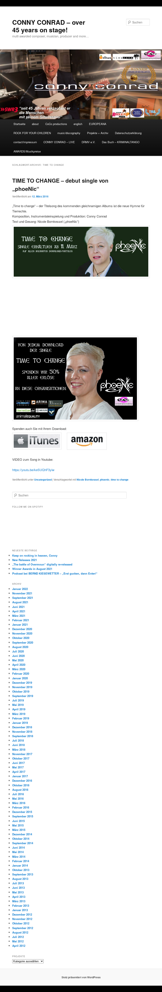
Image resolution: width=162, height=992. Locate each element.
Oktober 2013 (20, 870)
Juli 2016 (18, 794)
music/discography (68, 133)
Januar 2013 (20, 910)
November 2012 (22, 919)
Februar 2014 (20, 861)
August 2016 (20, 790)
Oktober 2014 (20, 839)
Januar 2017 (20, 776)
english (78, 124)
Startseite (19, 124)
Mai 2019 (18, 705)
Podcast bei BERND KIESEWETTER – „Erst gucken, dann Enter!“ (54, 573)
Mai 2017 (18, 767)
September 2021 (22, 598)
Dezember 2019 (22, 683)
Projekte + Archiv (97, 133)
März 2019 (18, 714)
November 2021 (22, 593)
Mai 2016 (18, 798)
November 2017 (22, 754)
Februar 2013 (20, 906)
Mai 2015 (18, 825)
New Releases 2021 (24, 560)
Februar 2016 (20, 807)
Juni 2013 (18, 888)
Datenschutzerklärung (128, 133)
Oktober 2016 (20, 785)
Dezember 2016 (22, 781)
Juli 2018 (18, 740)
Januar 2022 (20, 589)
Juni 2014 (18, 847)
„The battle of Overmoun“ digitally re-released (42, 564)
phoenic (104, 479)
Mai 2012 (18, 941)
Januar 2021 (20, 624)
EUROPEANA (97, 124)
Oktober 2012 (20, 923)
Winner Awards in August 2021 (32, 569)
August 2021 (20, 602)
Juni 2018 (18, 745)
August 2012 (20, 932)
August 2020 (20, 647)
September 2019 (22, 696)
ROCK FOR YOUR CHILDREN (32, 133)
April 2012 (18, 946)
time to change (119, 479)
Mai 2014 (18, 852)
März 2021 (18, 616)
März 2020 (18, 669)
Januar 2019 (20, 723)
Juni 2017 (18, 763)
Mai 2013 (18, 892)
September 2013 (22, 874)
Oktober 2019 (20, 691)
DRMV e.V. (88, 142)
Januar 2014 (20, 865)
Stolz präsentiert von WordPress (81, 977)
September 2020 (22, 642)
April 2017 (18, 772)
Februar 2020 (20, 673)
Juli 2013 (18, 883)
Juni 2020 (18, 656)
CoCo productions (56, 124)
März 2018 (18, 749)
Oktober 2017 (20, 758)
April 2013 (18, 897)
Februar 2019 (20, 718)
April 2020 (18, 665)
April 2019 (18, 709)
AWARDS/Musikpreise (27, 151)
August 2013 (20, 879)
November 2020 (22, 633)
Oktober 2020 (20, 638)
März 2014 (18, 857)
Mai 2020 (18, 660)
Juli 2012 (18, 937)
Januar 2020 (20, 678)
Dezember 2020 (22, 629)
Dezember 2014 (22, 834)
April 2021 (18, 611)
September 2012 (22, 928)
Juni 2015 (18, 821)
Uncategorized (43, 479)
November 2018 (22, 732)
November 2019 (22, 687)
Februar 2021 (20, 620)
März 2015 (18, 830)
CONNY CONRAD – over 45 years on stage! (48, 26)
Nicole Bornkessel (88, 479)
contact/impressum (25, 142)
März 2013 (18, 901)
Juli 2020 (18, 651)
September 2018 (22, 736)
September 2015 (22, 816)
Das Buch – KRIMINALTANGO (120, 142)
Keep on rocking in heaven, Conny (34, 555)
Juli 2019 (18, 700)
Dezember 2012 (22, 914)
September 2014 (22, 843)
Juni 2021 (18, 607)
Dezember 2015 (22, 812)
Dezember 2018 (22, 727)
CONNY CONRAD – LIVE (59, 142)
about (35, 124)
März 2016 (18, 803)
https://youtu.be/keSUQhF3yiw (33, 469)
